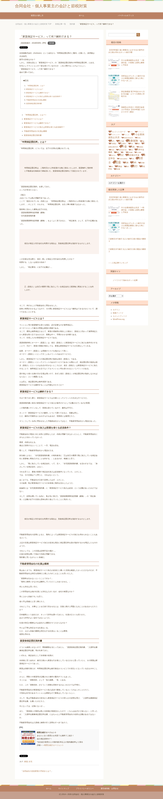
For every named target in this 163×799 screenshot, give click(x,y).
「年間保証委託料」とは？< (35, 115)
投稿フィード (118, 313)
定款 (131, 143)
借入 (113, 141)
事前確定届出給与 (128, 137)
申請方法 (113, 155)
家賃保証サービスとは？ (34, 89)
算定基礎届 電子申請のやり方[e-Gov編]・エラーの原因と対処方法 (133, 94)
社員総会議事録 (123, 158)
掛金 (131, 150)
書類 (117, 152)
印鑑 (143, 141)
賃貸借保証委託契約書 (34, 103)
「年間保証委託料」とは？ (35, 86)
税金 (118, 162)
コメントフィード (120, 316)
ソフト (131, 132)
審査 (138, 143)
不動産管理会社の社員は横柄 (36, 100)
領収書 (118, 169)
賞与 (112, 166)
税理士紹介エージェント (54, 745)
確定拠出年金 (133, 155)
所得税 (112, 150)
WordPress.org (119, 319)
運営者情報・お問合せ (109, 788)
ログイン (116, 310)
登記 (121, 155)
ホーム (81, 15)
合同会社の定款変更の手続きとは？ (37, 771)
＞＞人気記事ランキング (118, 263)
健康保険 (133, 140)
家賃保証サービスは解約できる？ (37, 93)
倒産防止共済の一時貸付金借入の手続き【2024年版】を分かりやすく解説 (133, 109)
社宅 (30, 762)
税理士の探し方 (37, 15)
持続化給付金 (122, 150)
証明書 (142, 163)
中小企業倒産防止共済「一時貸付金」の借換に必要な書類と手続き (132, 62)
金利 (127, 166)
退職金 (119, 166)
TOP (35, 24)
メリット (126, 135)
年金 (124, 146)
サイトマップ (63, 788)
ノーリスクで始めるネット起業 (125, 280)
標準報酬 (130, 152)
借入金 (121, 141)
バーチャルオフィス (126, 15)
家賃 (26, 762)
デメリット (140, 132)
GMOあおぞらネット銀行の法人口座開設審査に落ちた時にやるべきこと (133, 78)
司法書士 (123, 143)
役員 (133, 147)
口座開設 (113, 143)
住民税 (138, 137)
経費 (126, 163)
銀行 (135, 166)
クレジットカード (118, 132)
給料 (134, 162)
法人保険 (138, 152)
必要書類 (140, 147)
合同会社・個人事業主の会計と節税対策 (51, 6)
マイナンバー (115, 135)
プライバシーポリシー (85, 788)
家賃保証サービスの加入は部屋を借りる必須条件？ (44, 96)
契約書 (51, 43)
